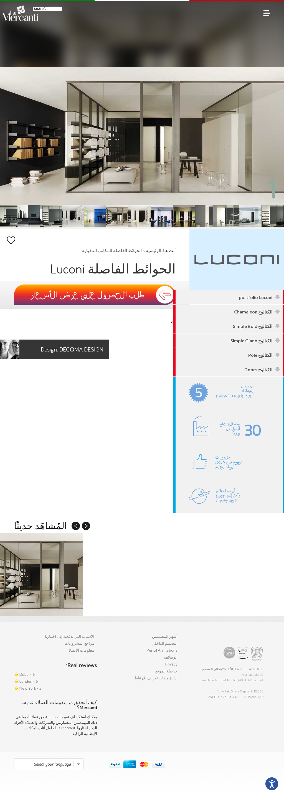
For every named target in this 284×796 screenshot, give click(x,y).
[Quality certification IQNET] (229, 654)
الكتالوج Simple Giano (251, 340)
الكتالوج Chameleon (253, 311)
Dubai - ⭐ (24, 674)
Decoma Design (72, 349)
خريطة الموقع (166, 671)
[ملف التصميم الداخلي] (229, 462)
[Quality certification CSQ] (243, 654)
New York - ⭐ (27, 688)
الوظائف (171, 657)
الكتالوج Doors (258, 369)
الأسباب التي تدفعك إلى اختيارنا (69, 636)
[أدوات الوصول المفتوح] (271, 783)
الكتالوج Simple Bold (252, 326)
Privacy (171, 664)
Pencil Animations (162, 650)
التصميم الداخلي (165, 643)
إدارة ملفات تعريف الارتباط (156, 678)
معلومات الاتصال (80, 650)
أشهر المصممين (165, 636)
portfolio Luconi (255, 297)
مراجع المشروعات (79, 643)
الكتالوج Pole (260, 355)
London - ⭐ (26, 681)
